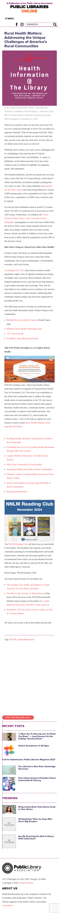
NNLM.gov (17, 426)
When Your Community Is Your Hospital (24, 464)
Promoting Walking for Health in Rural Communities (29, 469)
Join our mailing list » (18, 717)
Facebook (16, 24)
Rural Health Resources (17, 491)
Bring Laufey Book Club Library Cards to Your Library (37, 808)
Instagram (22, 24)
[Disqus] (29, 678)
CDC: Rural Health (15, 333)
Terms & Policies (26, 883)
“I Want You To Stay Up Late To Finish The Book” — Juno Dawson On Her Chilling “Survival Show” (37, 736)
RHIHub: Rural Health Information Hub (24, 329)
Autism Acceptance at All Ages (33, 745)
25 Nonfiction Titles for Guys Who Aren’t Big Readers (35, 820)
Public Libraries (29, 9)
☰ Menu (9, 18)
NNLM (13, 639)
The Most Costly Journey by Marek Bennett (26, 593)
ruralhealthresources (26, 639)
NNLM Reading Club (18, 544)
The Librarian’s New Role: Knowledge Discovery (37, 767)
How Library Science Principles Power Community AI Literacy (37, 779)
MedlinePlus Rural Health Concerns (22, 320)
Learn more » (8, 905)
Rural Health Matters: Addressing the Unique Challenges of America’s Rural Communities (25, 39)
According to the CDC (14, 270)
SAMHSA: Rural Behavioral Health (22, 338)
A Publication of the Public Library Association (30, 3)
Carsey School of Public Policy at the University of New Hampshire (26, 218)
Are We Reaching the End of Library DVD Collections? (36, 837)
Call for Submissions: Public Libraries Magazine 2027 (28, 759)
